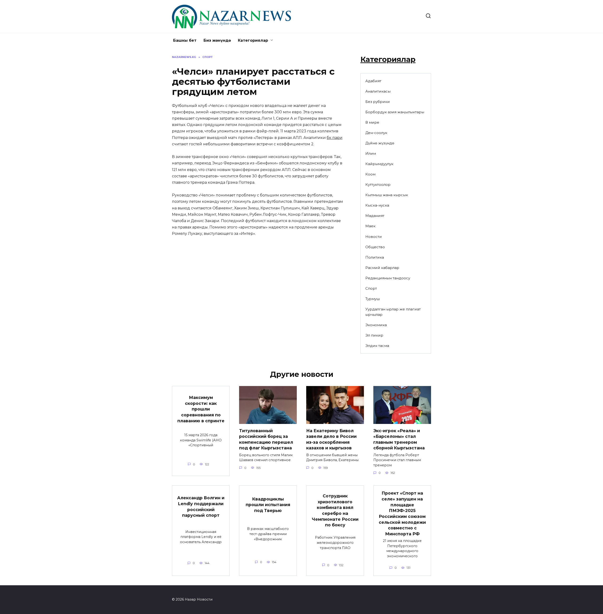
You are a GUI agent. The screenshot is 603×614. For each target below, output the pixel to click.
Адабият (373, 81)
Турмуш (372, 299)
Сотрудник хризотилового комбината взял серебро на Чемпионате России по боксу (335, 510)
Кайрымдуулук (379, 164)
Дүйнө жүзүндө (379, 143)
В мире (372, 122)
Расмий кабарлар (382, 267)
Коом (370, 174)
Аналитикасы (378, 91)
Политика (374, 257)
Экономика (376, 325)
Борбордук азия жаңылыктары (394, 112)
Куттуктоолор (378, 184)
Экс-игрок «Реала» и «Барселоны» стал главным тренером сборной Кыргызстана (399, 439)
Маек (370, 226)
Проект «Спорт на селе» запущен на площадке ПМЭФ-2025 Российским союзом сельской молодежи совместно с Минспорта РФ (402, 513)
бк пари (334, 137)
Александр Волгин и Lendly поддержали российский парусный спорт (200, 506)
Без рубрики (377, 101)
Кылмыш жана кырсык (386, 195)
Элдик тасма (377, 345)
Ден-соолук (376, 132)
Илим (370, 153)
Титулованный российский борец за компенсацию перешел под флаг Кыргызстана (266, 439)
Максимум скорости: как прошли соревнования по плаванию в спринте (200, 409)
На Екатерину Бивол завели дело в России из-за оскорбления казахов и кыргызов (331, 439)
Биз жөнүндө (217, 40)
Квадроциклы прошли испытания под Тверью (268, 504)
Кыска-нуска (377, 205)
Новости (373, 236)
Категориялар (253, 40)
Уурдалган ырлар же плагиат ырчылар (393, 312)
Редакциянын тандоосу (387, 278)
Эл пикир (374, 335)
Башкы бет (184, 40)
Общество (375, 247)
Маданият (374, 215)
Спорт (371, 288)
